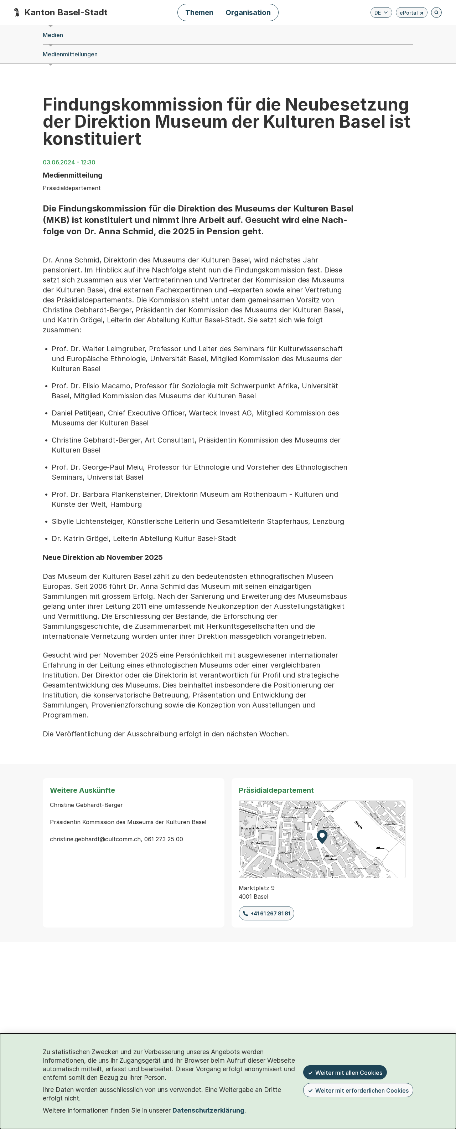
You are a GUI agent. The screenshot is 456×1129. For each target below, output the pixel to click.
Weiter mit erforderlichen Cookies (362, 1090)
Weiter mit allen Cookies (348, 1072)
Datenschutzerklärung (208, 1110)
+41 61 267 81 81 (270, 913)
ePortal (412, 14)
